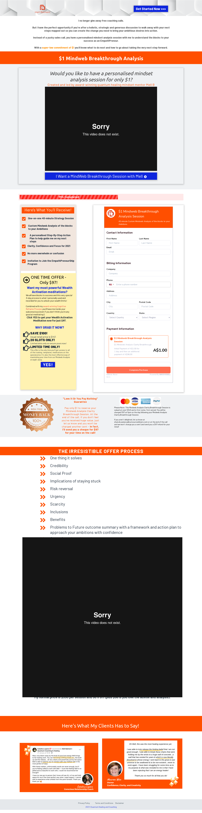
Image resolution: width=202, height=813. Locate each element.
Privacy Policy (84, 803)
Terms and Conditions (104, 803)
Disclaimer (119, 803)
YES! (48, 364)
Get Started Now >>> (151, 9)
